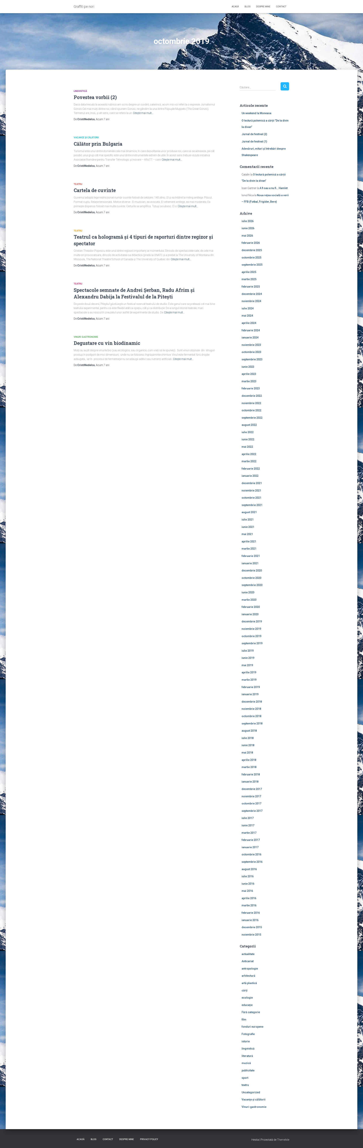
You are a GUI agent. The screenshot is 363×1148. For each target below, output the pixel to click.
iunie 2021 (248, 526)
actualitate (248, 954)
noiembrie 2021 (251, 490)
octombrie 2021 (251, 497)
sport (245, 1077)
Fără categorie (251, 1012)
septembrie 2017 (252, 810)
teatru (78, 184)
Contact (281, 6)
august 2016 (249, 869)
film (244, 1019)
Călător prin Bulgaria (98, 144)
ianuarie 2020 (250, 614)
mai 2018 (247, 752)
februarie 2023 (251, 388)
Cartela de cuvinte (95, 190)
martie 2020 (249, 599)
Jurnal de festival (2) (254, 134)
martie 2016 (249, 905)
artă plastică (249, 983)
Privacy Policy (149, 1139)
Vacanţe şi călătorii (86, 137)
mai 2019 (247, 665)
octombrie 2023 (251, 352)
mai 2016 (247, 890)
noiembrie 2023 (251, 344)
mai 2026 (247, 235)
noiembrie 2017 (251, 796)
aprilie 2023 (249, 373)
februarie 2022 (251, 468)
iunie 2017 (248, 825)
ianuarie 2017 (250, 847)
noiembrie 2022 (251, 403)
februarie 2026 (251, 242)
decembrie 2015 (252, 927)
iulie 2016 (248, 876)
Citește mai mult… (143, 113)
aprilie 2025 (249, 272)
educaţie (247, 1005)
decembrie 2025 (252, 250)
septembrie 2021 (252, 505)
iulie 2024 (248, 308)
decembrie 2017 (252, 788)
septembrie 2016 (252, 861)
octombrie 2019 (251, 636)
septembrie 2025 (252, 264)
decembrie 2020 (252, 570)
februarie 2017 (251, 839)
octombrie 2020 (251, 577)
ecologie (247, 997)
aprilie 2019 (249, 672)
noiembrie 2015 (251, 934)
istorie (246, 1041)
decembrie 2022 (252, 395)
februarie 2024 (251, 330)
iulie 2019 (248, 650)
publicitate (248, 1070)
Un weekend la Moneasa (256, 113)
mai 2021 (247, 534)
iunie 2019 (248, 657)
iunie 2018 (248, 745)
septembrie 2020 (252, 585)
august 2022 (249, 424)
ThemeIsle (283, 1139)
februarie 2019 (251, 687)
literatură (247, 1055)
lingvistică (80, 91)
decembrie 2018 (252, 701)
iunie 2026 (248, 228)
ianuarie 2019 (250, 694)
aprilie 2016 (249, 898)
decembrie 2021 (252, 483)
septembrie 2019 (252, 643)
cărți (244, 990)
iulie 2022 (248, 432)
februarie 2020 (251, 606)
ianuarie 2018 (250, 781)
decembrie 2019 (252, 621)
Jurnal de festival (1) (254, 141)
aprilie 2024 (249, 322)
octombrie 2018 (251, 716)
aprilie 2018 (249, 759)
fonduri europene (252, 1026)
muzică (246, 1063)
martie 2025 (249, 279)
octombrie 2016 (251, 854)
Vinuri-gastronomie (86, 337)
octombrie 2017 (251, 803)
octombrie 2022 (251, 410)
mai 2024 (247, 315)
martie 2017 (249, 832)
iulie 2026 (248, 221)
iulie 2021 (248, 519)
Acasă (235, 6)
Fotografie (248, 1034)
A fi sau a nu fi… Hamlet (274, 188)
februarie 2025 (251, 286)
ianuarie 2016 (250, 920)
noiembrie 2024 (251, 301)
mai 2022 (247, 446)
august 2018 (249, 730)
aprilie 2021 (249, 541)
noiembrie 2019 (251, 628)
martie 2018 (249, 767)
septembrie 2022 (252, 417)
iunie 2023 (248, 366)
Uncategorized (251, 1092)
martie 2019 (249, 679)
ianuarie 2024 (250, 337)
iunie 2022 (248, 439)
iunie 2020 (248, 592)
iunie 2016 (248, 883)
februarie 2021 (251, 555)
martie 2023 (249, 381)
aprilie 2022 (249, 454)
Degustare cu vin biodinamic (107, 343)
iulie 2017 (248, 818)
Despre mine (263, 6)
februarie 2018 (251, 774)
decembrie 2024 (252, 293)
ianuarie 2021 (250, 563)
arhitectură (248, 975)
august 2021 (249, 512)
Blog (248, 6)
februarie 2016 (251, 912)
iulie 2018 (248, 738)
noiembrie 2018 (251, 708)
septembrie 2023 (252, 359)
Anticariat (248, 961)
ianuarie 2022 (250, 475)
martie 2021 (249, 548)
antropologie (250, 968)
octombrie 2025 (251, 257)
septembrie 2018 (252, 723)
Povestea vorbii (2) (95, 97)
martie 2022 (249, 461)
